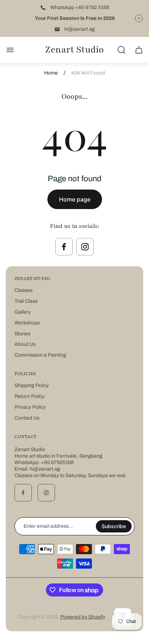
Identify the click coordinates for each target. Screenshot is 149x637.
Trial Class (26, 301)
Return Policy (29, 396)
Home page (74, 199)
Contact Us (26, 418)
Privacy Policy (30, 407)
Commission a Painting (40, 355)
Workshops (27, 323)
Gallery (22, 312)
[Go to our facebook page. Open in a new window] (64, 246)
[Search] (121, 50)
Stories (22, 333)
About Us (24, 344)
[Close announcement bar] (139, 18)
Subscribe (114, 526)
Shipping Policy (31, 385)
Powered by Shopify (82, 617)
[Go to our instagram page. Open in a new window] (85, 246)
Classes (23, 290)
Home (51, 73)
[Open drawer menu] (10, 50)
